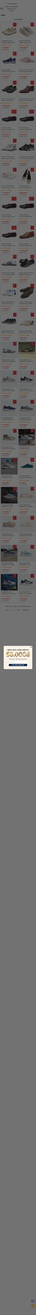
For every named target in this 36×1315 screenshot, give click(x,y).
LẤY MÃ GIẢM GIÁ (18, 665)
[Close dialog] (31, 647)
